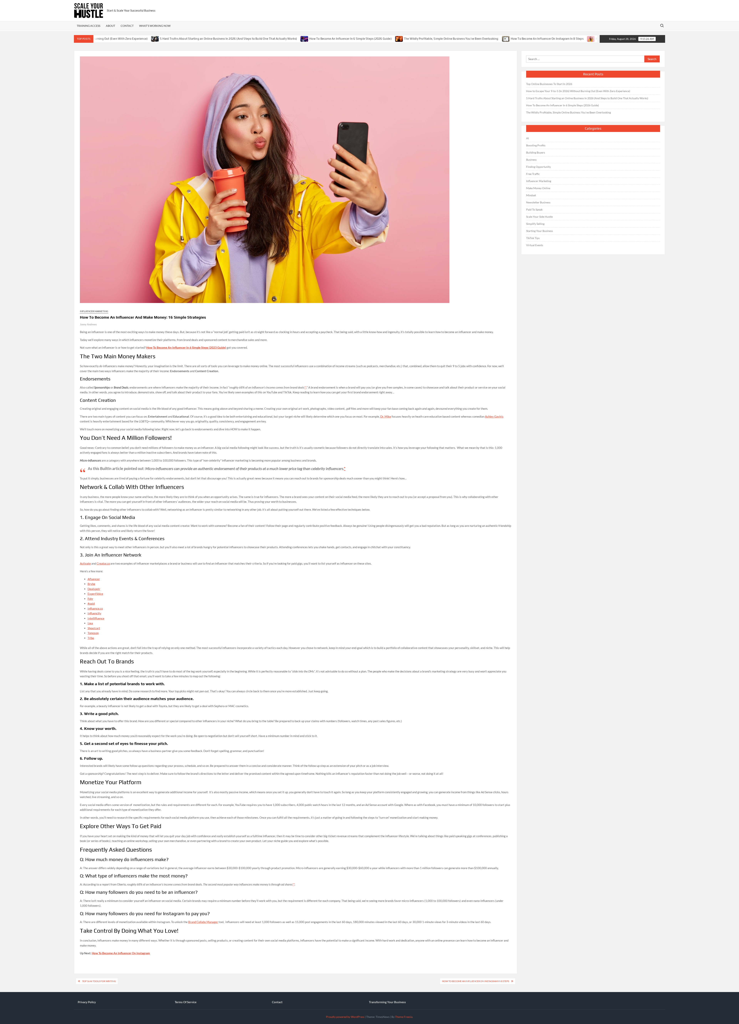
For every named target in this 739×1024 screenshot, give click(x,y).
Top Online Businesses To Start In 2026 (549, 84)
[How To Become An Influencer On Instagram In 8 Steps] (459, 38)
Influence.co (95, 608)
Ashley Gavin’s (494, 416)
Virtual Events (534, 245)
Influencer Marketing (94, 311)
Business (531, 159)
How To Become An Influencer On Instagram (121, 953)
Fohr (90, 598)
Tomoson (93, 633)
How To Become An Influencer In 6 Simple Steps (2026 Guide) (303, 38)
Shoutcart (94, 628)
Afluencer (94, 579)
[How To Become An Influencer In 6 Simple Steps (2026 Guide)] (257, 38)
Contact (127, 25)
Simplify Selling (535, 223)
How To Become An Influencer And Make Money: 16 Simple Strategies (595, 38)
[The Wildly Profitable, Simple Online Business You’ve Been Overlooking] (352, 38)
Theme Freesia (403, 1016)
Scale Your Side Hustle (539, 216)
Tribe (91, 638)
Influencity (94, 613)
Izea (90, 623)
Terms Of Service (185, 1002)
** (305, 387)
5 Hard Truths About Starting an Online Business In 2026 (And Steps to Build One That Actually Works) (181, 38)
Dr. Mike (385, 416)
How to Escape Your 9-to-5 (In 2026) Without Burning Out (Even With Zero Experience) (578, 91)
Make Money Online (538, 188)
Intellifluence (96, 618)
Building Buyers (535, 152)
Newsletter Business (538, 202)
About (110, 25)
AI (527, 138)
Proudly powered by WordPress (345, 1016)
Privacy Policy (87, 1002)
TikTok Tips (533, 238)
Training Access (88, 25)
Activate (85, 563)
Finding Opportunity (538, 166)
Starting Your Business (539, 230)
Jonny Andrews (88, 324)
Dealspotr (94, 589)
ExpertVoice (95, 593)
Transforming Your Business (387, 1002)
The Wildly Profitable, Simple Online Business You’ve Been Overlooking (404, 38)
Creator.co (103, 563)
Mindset (531, 195)
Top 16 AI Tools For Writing (99, 981)
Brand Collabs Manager (203, 922)
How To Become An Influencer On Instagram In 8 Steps (499, 38)
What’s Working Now (155, 25)
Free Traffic (533, 173)
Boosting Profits (535, 145)
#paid (91, 603)
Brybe (91, 584)
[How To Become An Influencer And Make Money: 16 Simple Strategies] (544, 38)
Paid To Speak (534, 209)
